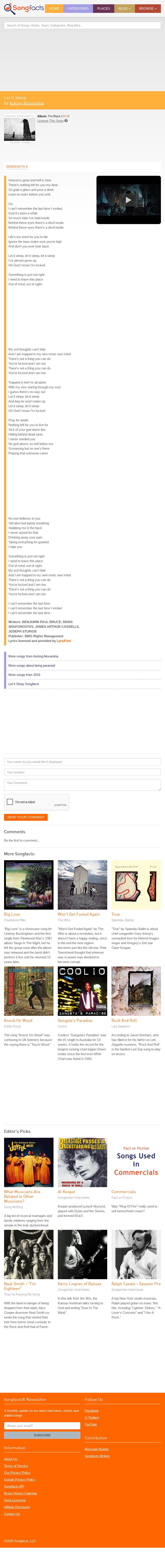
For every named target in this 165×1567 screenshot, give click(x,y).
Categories (78, 8)
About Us (10, 1459)
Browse (146, 8)
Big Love (12, 914)
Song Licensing (15, 1500)
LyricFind (64, 641)
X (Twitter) (92, 1417)
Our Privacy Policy (17, 1472)
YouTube (91, 1424)
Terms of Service (16, 1466)
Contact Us (12, 1514)
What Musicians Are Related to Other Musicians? (22, 1196)
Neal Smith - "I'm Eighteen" (20, 1286)
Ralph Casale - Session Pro (136, 1283)
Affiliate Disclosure (17, 1507)
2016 (65, 116)
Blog (123, 8)
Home (54, 8)
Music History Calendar (20, 1493)
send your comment (25, 817)
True (116, 914)
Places (103, 8)
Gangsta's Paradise (75, 1020)
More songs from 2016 (24, 675)
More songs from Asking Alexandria (33, 656)
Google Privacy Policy (19, 1479)
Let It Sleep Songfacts (23, 684)
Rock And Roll (124, 1020)
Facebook (92, 1410)
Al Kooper (67, 1191)
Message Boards (97, 1449)
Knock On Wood (18, 1020)
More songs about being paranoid (31, 665)
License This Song (50, 121)
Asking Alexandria (26, 103)
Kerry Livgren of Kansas (79, 1283)
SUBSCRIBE (42, 1435)
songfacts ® (17, 166)
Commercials (124, 1191)
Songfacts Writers (97, 1456)
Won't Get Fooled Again (79, 914)
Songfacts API (14, 1486)
